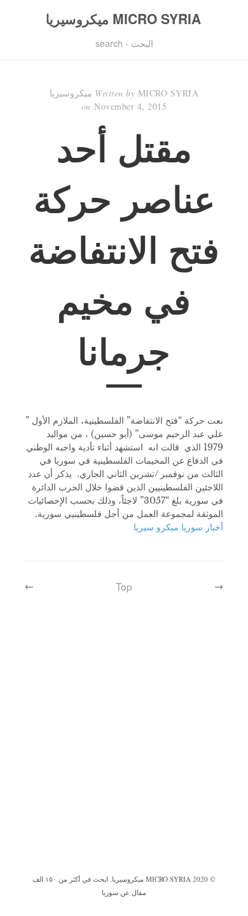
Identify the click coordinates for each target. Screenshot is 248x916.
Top (124, 586)
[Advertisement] (124, 741)
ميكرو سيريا (156, 527)
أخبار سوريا (202, 527)
